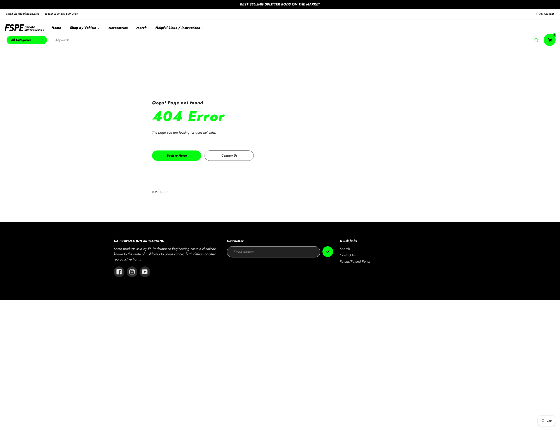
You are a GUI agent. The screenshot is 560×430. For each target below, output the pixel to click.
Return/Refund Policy (355, 261)
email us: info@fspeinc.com (22, 14)
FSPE (166, 192)
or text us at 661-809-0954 (62, 14)
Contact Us (347, 255)
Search (345, 248)
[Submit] (327, 251)
